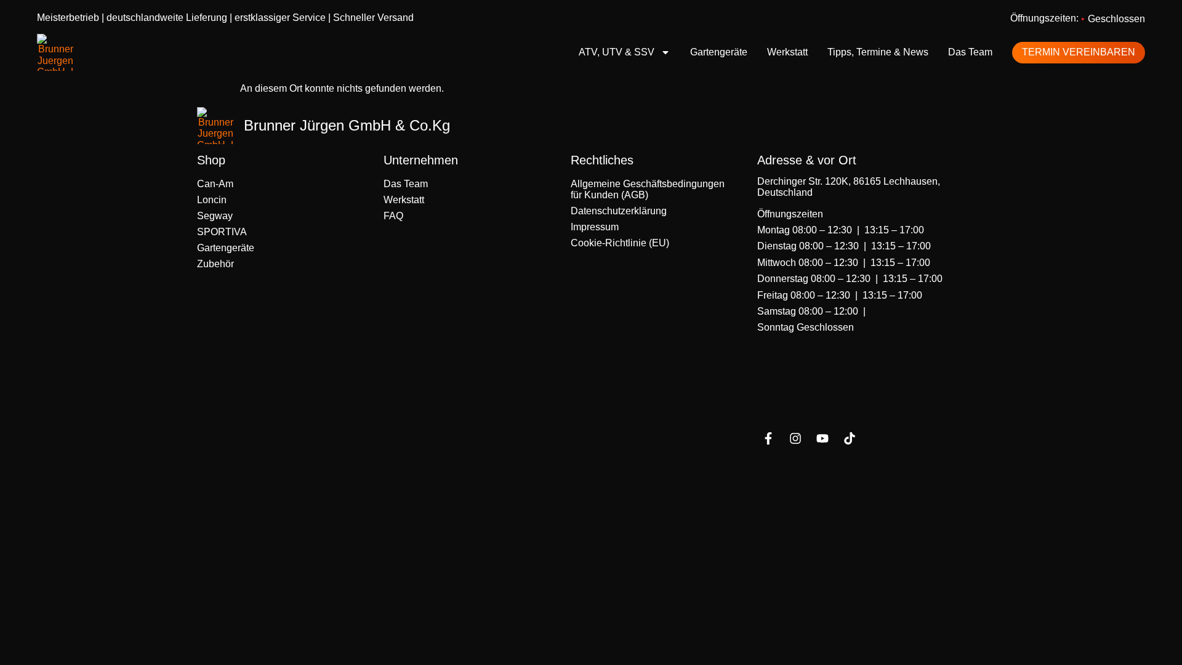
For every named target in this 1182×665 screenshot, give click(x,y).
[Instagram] (795, 438)
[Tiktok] (849, 438)
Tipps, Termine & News (877, 52)
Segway (215, 216)
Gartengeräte (718, 52)
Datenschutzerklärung (619, 211)
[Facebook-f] (768, 438)
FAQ (393, 216)
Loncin (212, 200)
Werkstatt (787, 52)
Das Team (970, 52)
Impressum (595, 227)
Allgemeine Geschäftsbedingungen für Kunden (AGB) (648, 189)
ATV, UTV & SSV (616, 52)
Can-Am (215, 184)
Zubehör (215, 264)
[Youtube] (822, 438)
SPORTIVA (222, 232)
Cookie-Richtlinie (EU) (620, 243)
